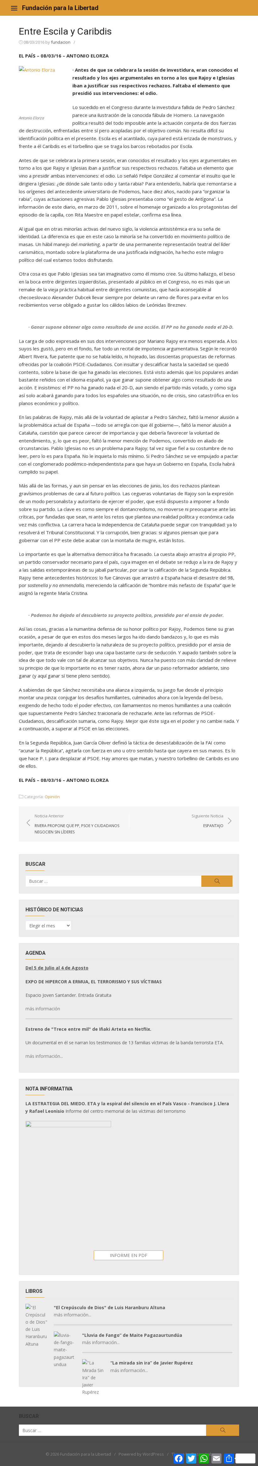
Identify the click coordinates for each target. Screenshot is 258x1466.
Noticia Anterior (77, 823)
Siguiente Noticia (207, 820)
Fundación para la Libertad (60, 8)
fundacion (60, 42)
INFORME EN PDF (128, 1255)
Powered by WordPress (141, 1454)
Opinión (52, 796)
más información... (44, 1056)
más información (42, 1009)
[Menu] (14, 8)
